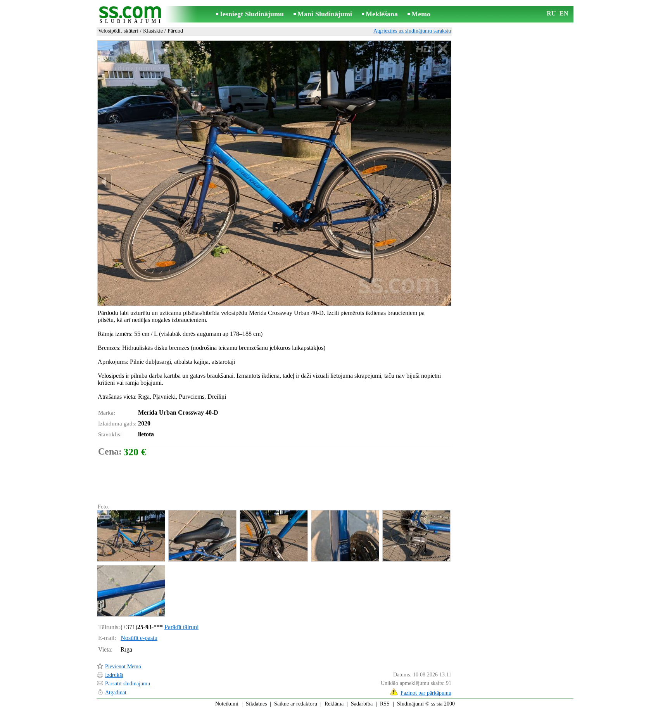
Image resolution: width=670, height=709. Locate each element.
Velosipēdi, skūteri (118, 31)
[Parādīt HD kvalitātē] (274, 173)
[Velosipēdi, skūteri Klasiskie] (130, 536)
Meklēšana (382, 14)
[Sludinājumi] (131, 15)
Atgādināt (115, 692)
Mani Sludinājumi (324, 14)
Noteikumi (226, 704)
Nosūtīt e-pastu (139, 638)
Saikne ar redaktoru (295, 704)
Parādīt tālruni (181, 627)
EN (563, 13)
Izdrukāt (114, 675)
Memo (420, 14)
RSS (385, 704)
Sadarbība (362, 704)
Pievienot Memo (123, 666)
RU (551, 13)
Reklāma (334, 704)
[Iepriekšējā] (105, 181)
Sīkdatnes (256, 704)
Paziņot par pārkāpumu (426, 693)
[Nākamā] (444, 181)
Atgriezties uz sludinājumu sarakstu (412, 31)
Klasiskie (153, 31)
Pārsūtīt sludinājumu (127, 684)
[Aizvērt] (442, 49)
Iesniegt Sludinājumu (252, 14)
